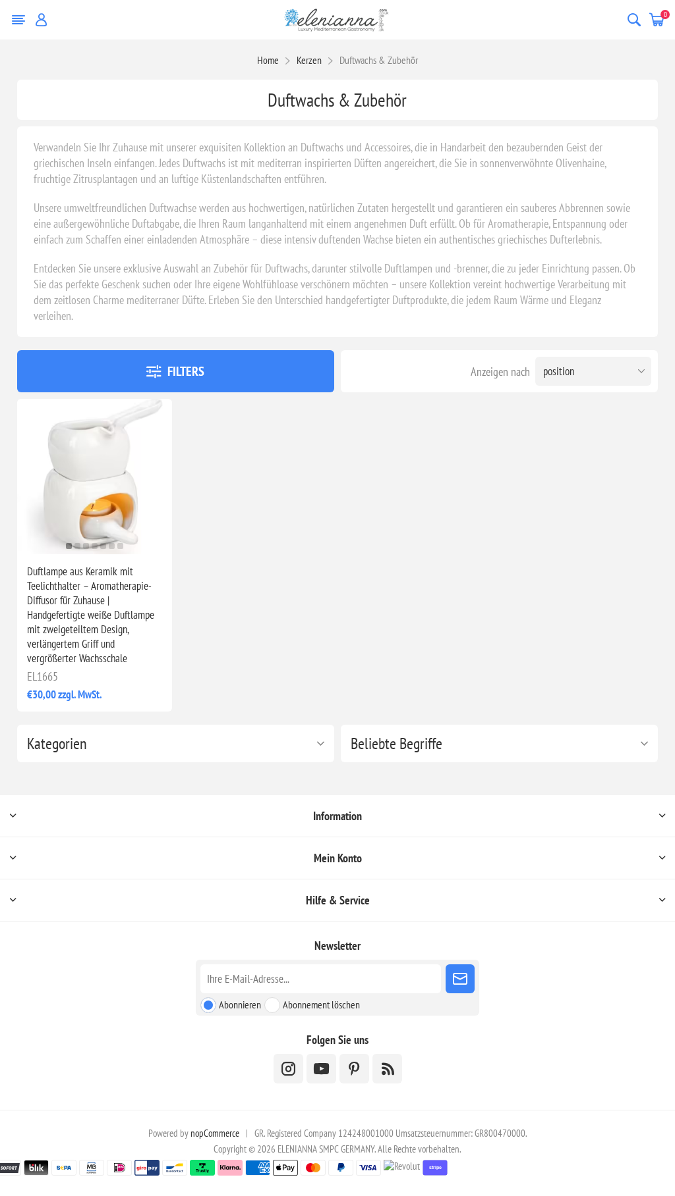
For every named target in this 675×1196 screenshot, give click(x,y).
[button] (69, 546)
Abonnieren (240, 1004)
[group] (95, 476)
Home (268, 59)
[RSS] (387, 1068)
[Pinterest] (354, 1068)
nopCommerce (215, 1133)
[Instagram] (288, 1068)
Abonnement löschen (321, 1004)
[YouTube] (321, 1068)
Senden (460, 978)
